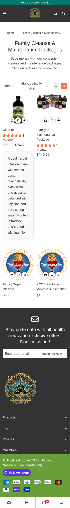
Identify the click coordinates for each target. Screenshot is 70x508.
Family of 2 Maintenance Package (45, 134)
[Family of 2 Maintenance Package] (51, 109)
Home (11, 32)
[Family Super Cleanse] (18, 264)
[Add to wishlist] (18, 120)
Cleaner (8, 130)
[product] (9, 502)
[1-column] (56, 86)
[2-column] (64, 86)
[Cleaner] (18, 109)
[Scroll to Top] (63, 488)
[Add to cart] (12, 120)
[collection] (27, 502)
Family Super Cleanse (12, 287)
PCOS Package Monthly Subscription (51, 287)
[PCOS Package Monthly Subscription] (51, 264)
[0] (63, 13)
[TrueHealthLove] (35, 13)
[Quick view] (25, 120)
